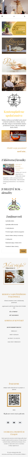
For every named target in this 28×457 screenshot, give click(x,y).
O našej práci (9, 239)
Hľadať (23, 251)
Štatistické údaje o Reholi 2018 (13, 242)
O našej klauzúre (10, 228)
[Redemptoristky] (14, 7)
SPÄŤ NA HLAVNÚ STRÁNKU (19, 454)
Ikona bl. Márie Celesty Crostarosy (14, 235)
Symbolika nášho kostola (12, 224)
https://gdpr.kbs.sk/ (14, 445)
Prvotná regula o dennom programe (15, 232)
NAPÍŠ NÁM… (22, 152)
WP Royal (10, 454)
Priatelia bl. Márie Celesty (12, 246)
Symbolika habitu (10, 221)
